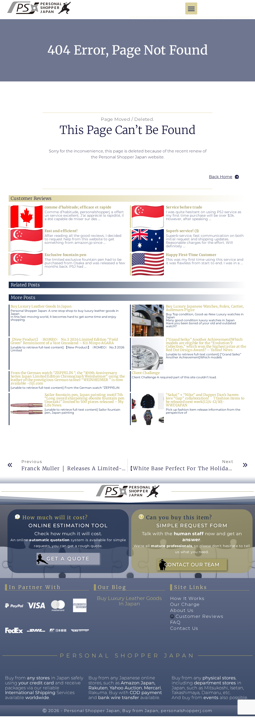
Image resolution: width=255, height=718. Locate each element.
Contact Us (184, 628)
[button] (191, 8)
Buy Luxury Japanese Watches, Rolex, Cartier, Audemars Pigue (205, 308)
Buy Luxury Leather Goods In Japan (40, 306)
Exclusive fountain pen (66, 255)
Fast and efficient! (61, 231)
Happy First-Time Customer (191, 255)
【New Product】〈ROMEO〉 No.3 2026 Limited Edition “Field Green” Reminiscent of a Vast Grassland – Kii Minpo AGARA (64, 341)
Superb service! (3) (182, 231)
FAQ (175, 622)
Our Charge (185, 604)
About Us (182, 610)
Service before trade (184, 207)
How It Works (187, 598)
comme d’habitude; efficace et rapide (78, 207)
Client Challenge (146, 373)
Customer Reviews (200, 616)
